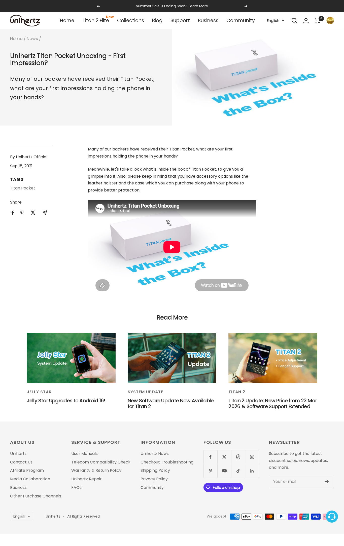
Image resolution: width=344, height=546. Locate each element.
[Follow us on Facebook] (210, 457)
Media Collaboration (30, 479)
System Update (145, 392)
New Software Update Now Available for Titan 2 (171, 403)
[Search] (294, 20)
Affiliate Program (27, 470)
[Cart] (317, 20)
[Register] (327, 481)
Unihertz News (155, 453)
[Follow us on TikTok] (238, 471)
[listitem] (13, 213)
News (32, 38)
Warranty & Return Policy (96, 470)
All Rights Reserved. (83, 516)
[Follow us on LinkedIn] (252, 471)
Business (208, 20)
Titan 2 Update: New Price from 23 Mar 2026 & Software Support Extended (272, 403)
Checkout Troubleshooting (167, 462)
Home (67, 20)
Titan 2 (236, 392)
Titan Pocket (22, 188)
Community (240, 20)
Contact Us (21, 462)
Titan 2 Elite (95, 20)
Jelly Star (39, 392)
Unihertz (18, 453)
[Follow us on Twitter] (224, 457)
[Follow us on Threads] (238, 457)
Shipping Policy (155, 470)
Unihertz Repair (86, 479)
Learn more (198, 6)
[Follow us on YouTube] (224, 471)
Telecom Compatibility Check (100, 462)
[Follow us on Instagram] (252, 457)
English (273, 20)
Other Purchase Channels (35, 496)
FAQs (76, 487)
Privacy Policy (154, 479)
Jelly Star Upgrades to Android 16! (66, 400)
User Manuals (84, 453)
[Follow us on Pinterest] (210, 471)
